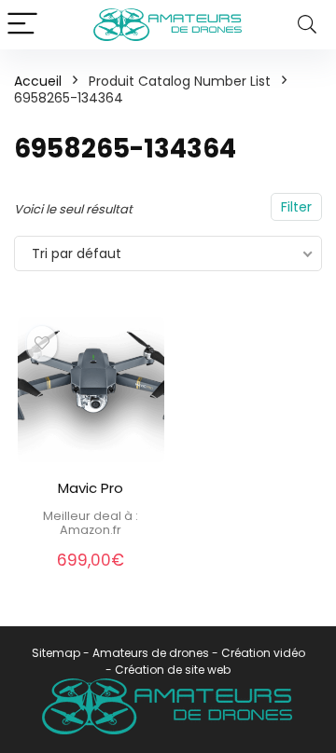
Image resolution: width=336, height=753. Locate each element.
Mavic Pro (90, 488)
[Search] (307, 24)
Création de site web (173, 670)
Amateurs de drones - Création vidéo (198, 653)
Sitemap (56, 653)
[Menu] (22, 24)
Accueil (38, 81)
